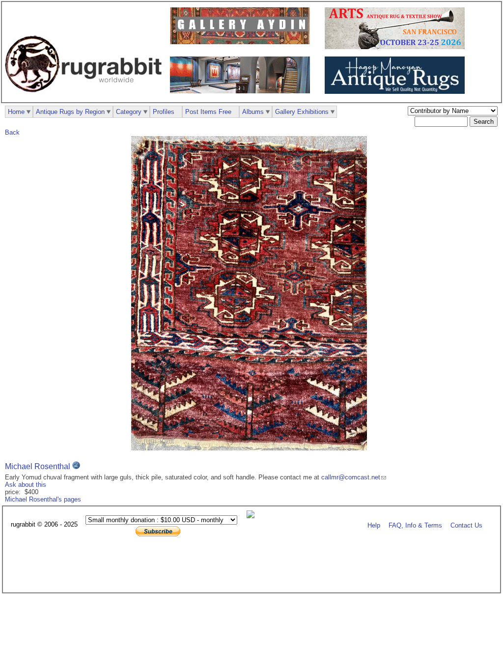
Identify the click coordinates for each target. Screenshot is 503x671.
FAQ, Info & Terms (415, 525)
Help (373, 525)
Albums (253, 111)
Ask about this (25, 484)
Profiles (163, 111)
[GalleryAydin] (242, 42)
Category (128, 111)
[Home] (86, 97)
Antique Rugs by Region (70, 111)
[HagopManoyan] (397, 91)
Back (12, 132)
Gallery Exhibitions (302, 111)
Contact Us (466, 525)
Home (16, 111)
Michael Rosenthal (37, 466)
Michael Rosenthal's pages (43, 499)
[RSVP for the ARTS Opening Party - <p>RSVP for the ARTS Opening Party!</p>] (253, 516)
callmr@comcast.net (350, 477)
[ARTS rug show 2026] (397, 47)
